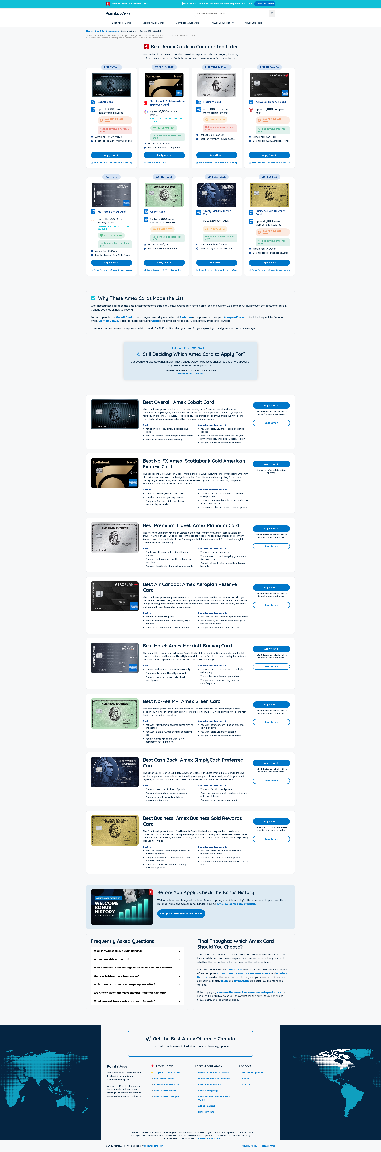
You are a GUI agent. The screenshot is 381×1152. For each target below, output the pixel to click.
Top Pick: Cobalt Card (167, 1072)
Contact (247, 1084)
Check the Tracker (265, 3)
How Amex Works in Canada (213, 1072)
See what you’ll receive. (190, 373)
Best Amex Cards (121, 22)
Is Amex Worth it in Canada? (214, 1078)
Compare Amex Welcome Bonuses (181, 913)
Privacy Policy (249, 1145)
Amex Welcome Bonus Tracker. (236, 904)
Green (155, 321)
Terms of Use (267, 1145)
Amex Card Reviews (165, 1090)
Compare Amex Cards (188, 22)
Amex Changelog (208, 1090)
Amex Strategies (254, 22)
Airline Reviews (206, 1105)
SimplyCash (241, 981)
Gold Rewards (238, 973)
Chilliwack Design (153, 1145)
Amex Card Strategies (166, 1096)
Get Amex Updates (252, 1072)
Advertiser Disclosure (209, 1138)
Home (89, 31)
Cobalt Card (124, 317)
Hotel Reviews (206, 1111)
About (245, 1078)
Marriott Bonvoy (109, 321)
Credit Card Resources (106, 31)
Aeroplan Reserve (235, 317)
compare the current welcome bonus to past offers (249, 992)
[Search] (272, 13)
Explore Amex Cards (153, 22)
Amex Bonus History (223, 22)
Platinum (186, 317)
